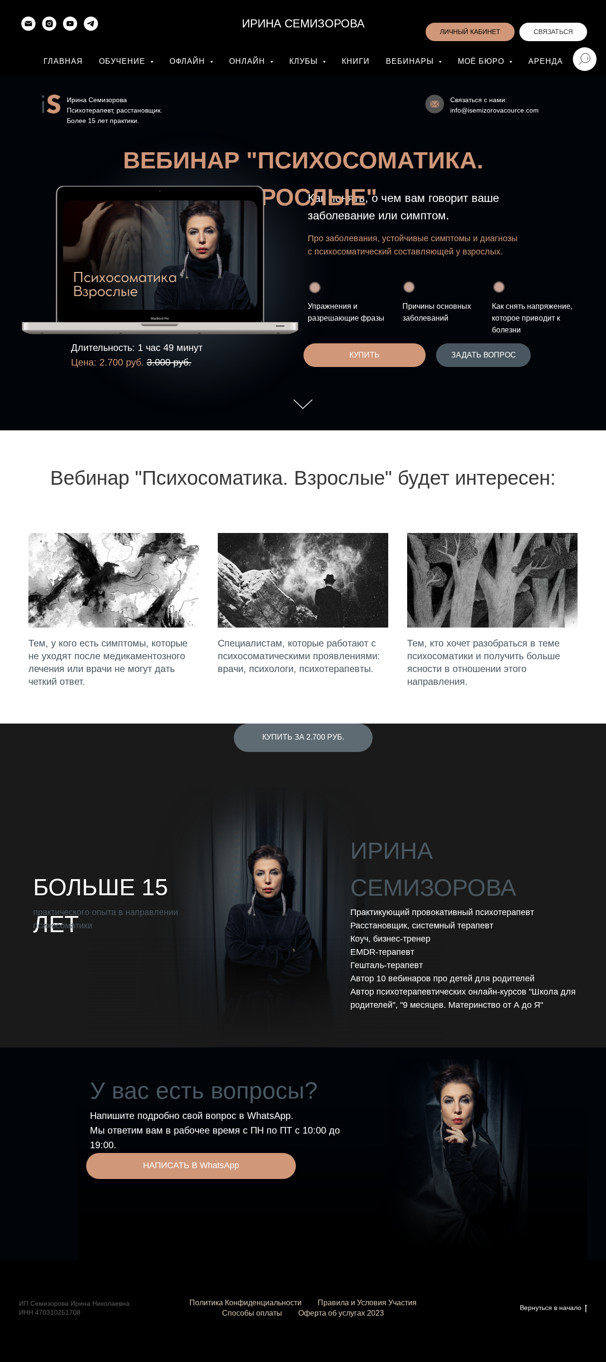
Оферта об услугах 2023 (341, 1313)
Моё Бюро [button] (482, 61)
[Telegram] (91, 24)
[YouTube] (70, 24)
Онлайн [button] (248, 61)
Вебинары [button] (411, 61)
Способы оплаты (252, 1313)
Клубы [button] (304, 61)
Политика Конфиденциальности (245, 1303)
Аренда (545, 61)
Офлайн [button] (188, 61)
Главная (63, 61)
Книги (356, 61)
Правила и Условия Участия (367, 1303)
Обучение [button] (123, 61)
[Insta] (49, 24)
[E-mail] (28, 24)
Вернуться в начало (550, 1307)
